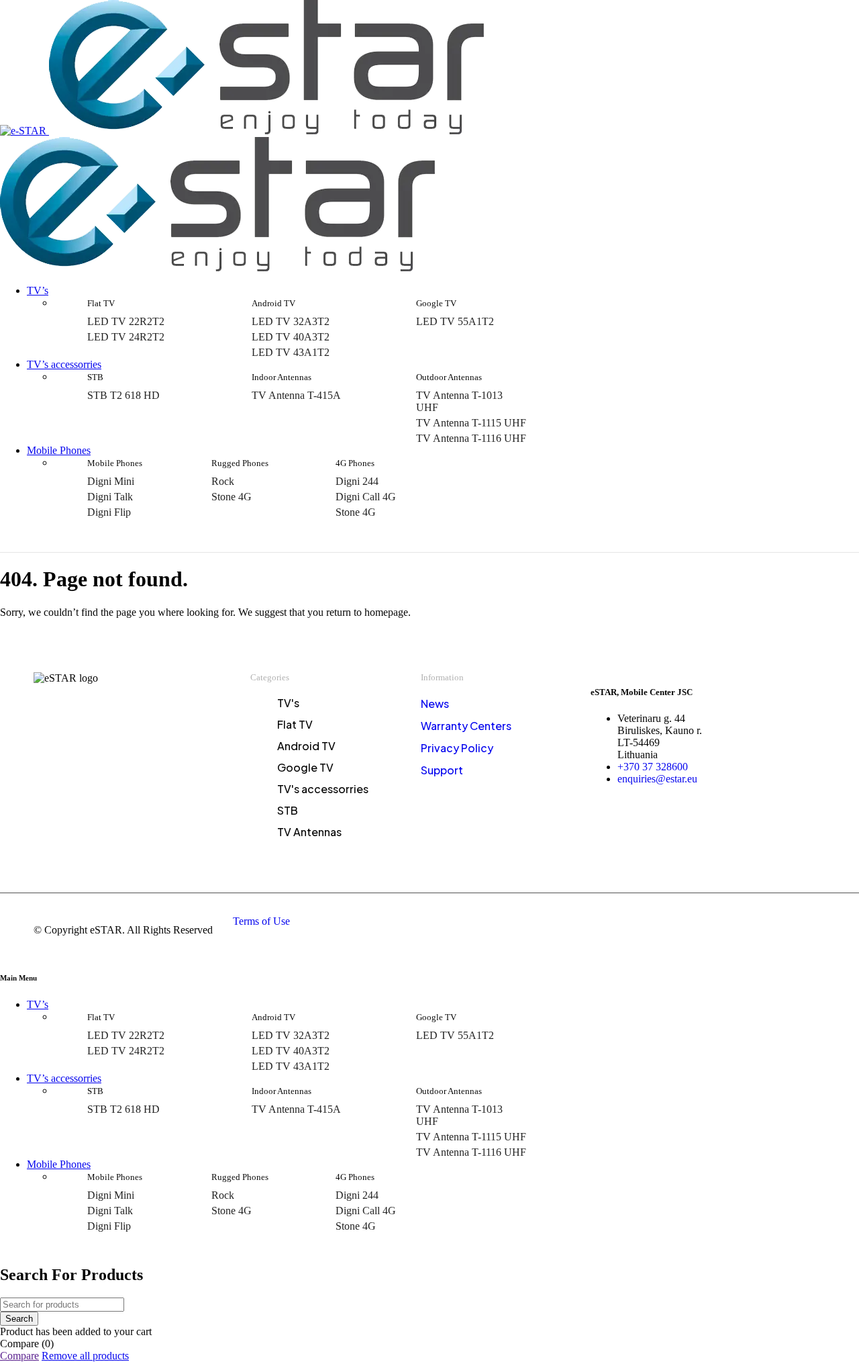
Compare (19, 1355)
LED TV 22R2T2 (125, 321)
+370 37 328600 (652, 766)
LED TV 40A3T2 (291, 337)
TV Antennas (309, 832)
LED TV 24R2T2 (125, 337)
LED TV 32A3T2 (291, 321)
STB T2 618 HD (123, 395)
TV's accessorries (322, 789)
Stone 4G (231, 496)
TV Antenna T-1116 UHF (471, 438)
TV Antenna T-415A (296, 395)
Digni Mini (110, 481)
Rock (222, 481)
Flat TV (295, 724)
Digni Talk (110, 496)
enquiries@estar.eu (657, 778)
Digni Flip (109, 512)
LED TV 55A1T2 (455, 321)
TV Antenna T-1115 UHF (471, 422)
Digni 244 (357, 481)
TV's (288, 703)
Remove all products (85, 1355)
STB (287, 810)
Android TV (306, 746)
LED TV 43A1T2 (291, 352)
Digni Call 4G (366, 496)
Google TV (305, 767)
